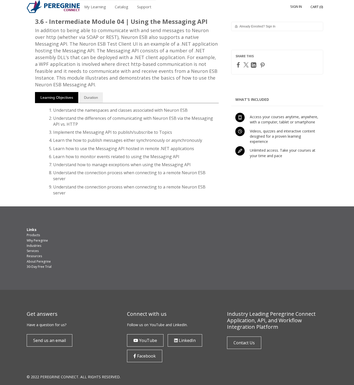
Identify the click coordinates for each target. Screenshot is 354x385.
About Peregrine (39, 261)
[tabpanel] (127, 153)
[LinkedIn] (254, 65)
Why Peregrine (37, 240)
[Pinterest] (263, 65)
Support (144, 6)
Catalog (121, 6)
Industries (34, 245)
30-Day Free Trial (39, 266)
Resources (34, 256)
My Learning (95, 6)
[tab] (56, 97)
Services (33, 251)
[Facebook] (239, 64)
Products (33, 235)
